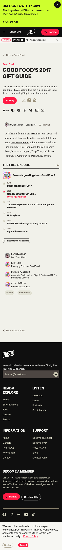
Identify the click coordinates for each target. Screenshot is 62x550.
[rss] (24, 101)
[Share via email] (42, 110)
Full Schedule (39, 410)
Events (6, 419)
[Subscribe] (55, 374)
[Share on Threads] (24, 110)
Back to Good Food (15, 55)
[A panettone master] (4, 229)
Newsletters (9, 452)
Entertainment (10, 404)
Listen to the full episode (18, 240)
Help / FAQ (8, 447)
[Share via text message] (36, 110)
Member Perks (39, 457)
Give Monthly (31, 497)
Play (11, 100)
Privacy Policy (30, 536)
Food (5, 409)
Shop (35, 452)
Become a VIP (39, 442)
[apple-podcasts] (29, 101)
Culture (9, 293)
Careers (7, 442)
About (6, 437)
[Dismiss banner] (57, 4)
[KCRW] (8, 356)
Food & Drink (24, 293)
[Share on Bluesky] (30, 110)
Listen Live (15, 31)
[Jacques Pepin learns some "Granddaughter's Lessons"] (4, 202)
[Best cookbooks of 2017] (4, 183)
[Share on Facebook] (19, 110)
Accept (23, 545)
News (6, 399)
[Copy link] (13, 110)
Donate (53, 32)
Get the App (12, 21)
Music (35, 400)
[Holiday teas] (4, 213)
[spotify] (35, 101)
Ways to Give (39, 447)
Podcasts (37, 405)
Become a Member (42, 437)
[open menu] (5, 32)
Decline (7, 545)
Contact (7, 457)
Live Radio (37, 395)
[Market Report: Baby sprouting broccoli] (4, 221)
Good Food (8, 64)
